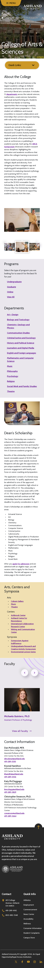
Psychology (12, 376)
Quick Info (29, 894)
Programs (11, 264)
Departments (14, 308)
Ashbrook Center (18, 615)
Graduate (11, 287)
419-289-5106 (10, 777)
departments (11, 94)
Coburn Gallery (17, 601)
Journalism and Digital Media (20, 348)
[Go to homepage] (12, 839)
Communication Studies (18, 333)
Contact (6, 894)
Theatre (11, 391)
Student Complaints (31, 933)
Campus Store (29, 938)
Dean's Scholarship (18, 433)
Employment (28, 905)
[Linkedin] (40, 961)
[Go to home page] (32, 7)
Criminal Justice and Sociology (21, 338)
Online (10, 292)
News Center (28, 914)
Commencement (30, 909)
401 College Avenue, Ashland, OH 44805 (12, 903)
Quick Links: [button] (14, 65)
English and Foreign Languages (21, 353)
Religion (11, 381)
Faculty (9, 664)
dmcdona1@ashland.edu (14, 759)
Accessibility (28, 919)
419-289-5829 (10, 792)
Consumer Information (32, 928)
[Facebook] (22, 961)
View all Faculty (20, 731)
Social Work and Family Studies (22, 386)
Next (38, 244)
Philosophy (12, 371)
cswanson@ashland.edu (14, 813)
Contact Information (19, 742)
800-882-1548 (12, 915)
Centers (11, 611)
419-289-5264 (10, 816)
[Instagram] (34, 961)
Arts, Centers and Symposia (17, 589)
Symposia (12, 637)
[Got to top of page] (38, 827)
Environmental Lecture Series (23, 652)
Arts (9, 597)
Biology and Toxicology (18, 319)
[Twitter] (15, 961)
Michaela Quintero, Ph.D (17, 716)
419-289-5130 (10, 761)
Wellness (27, 923)
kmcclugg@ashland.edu (14, 789)
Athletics (27, 900)
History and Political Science (20, 343)
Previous (6, 244)
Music (9, 366)
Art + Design (12, 314)
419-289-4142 (11, 910)
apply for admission (20, 564)
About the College (17, 77)
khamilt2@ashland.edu (13, 774)
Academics (10, 18)
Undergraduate (14, 281)
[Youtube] (28, 961)
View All (10, 297)
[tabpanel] (22, 247)
